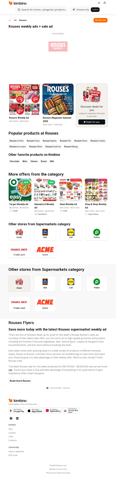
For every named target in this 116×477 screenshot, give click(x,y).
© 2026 (58, 465)
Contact (12, 432)
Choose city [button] (82, 9)
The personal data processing (58, 473)
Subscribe (102, 20)
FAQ (10, 429)
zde (10, 369)
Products (12, 440)
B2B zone (13, 455)
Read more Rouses (20, 380)
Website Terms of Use (58, 469)
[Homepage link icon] (47, 388)
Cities (10, 436)
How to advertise (16, 451)
